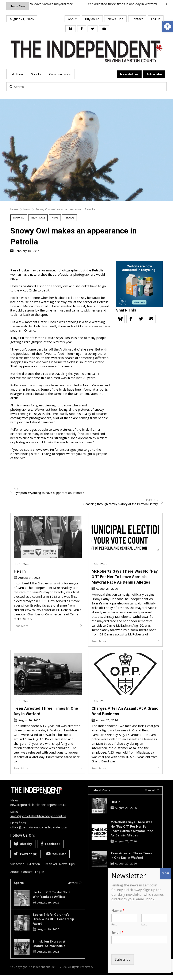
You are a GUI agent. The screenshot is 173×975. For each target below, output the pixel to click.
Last (144, 924)
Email (117, 932)
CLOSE (165, 873)
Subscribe (122, 959)
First (114, 924)
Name (117, 911)
